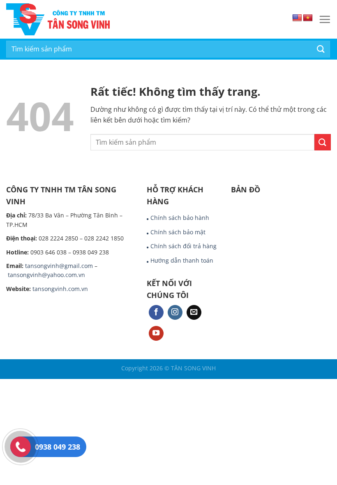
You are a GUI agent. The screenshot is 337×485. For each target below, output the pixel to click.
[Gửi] (321, 49)
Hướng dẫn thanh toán (181, 260)
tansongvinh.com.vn (60, 289)
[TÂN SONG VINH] (93, 19)
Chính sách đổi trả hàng (183, 246)
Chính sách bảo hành (179, 218)
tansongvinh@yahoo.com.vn (46, 275)
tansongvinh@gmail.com (59, 266)
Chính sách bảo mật (177, 232)
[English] (297, 18)
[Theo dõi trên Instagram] (175, 312)
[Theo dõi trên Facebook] (156, 312)
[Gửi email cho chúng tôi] (194, 312)
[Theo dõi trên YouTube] (156, 333)
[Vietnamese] (308, 18)
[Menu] (325, 19)
